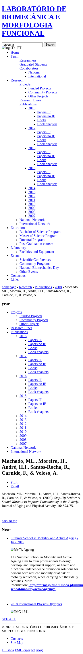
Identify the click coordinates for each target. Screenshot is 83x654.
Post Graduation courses (36, 244)
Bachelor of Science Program (39, 232)
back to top (9, 521)
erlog (39, 650)
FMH (19, 650)
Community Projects (42, 92)
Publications (28, 104)
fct (33, 650)
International (37, 76)
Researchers (27, 60)
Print (14, 482)
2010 (31, 204)
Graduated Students (33, 64)
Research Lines (30, 100)
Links (15, 279)
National (34, 72)
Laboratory (18, 248)
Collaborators (28, 68)
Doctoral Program (31, 240)
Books (41, 120)
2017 (31, 128)
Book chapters (47, 124)
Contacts (17, 638)
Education (18, 228)
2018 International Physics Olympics (36, 604)
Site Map (17, 642)
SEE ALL (9, 619)
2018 (31, 108)
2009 (31, 208)
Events (15, 255)
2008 (31, 212)
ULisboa (8, 650)
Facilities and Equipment (36, 251)
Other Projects (38, 96)
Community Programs (34, 263)
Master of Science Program (38, 236)
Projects (25, 84)
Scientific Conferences (35, 259)
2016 (31, 148)
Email (15, 486)
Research (17, 80)
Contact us (18, 275)
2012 (31, 196)
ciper (26, 650)
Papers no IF (46, 116)
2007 (31, 216)
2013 (31, 192)
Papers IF (43, 112)
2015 (31, 168)
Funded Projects (39, 88)
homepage (9, 287)
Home (15, 52)
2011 (31, 200)
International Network (34, 224)
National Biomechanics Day (39, 267)
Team (14, 56)
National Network (32, 220)
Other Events (28, 271)
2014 (31, 188)
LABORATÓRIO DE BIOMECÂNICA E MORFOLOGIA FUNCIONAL (34, 21)
